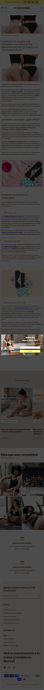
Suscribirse (30, 351)
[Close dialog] (41, 335)
